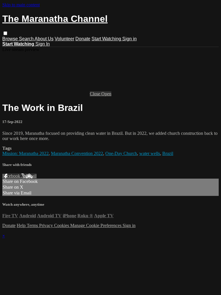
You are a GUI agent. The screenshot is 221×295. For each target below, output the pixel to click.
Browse (10, 38)
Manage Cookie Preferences (96, 225)
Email (31, 175)
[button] (5, 33)
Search (27, 38)
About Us (44, 38)
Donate (82, 38)
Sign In (42, 43)
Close (95, 93)
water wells (149, 153)
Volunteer (64, 38)
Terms (33, 225)
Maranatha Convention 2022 (77, 153)
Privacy (46, 225)
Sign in (129, 38)
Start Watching (107, 38)
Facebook (11, 175)
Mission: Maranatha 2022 (25, 153)
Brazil (167, 153)
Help (22, 225)
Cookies (62, 225)
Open (106, 93)
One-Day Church (121, 153)
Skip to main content (21, 4)
